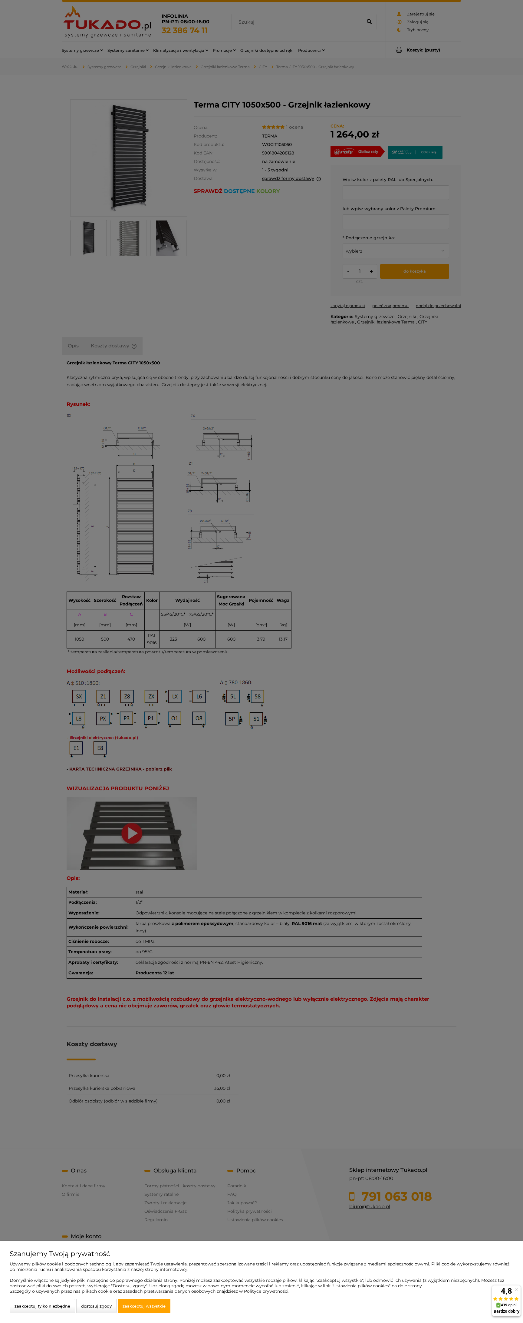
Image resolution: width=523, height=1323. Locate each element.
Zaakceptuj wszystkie (144, 1306)
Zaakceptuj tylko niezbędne (42, 1306)
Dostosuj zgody (96, 1306)
